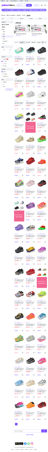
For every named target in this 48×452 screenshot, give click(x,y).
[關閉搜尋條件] (21, 5)
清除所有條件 (9, 89)
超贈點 (43, 10)
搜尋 (44, 431)
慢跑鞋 (4, 34)
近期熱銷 (38, 42)
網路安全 (26, 449)
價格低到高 (28, 42)
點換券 (12, 10)
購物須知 (22, 449)
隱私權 (31, 449)
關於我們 (17, 449)
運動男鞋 (3, 27)
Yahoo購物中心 (8, 5)
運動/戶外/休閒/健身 (5, 24)
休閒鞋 (4, 31)
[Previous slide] (15, 50)
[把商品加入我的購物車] (22, 64)
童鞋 (3, 43)
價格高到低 (34, 42)
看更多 (24, 10)
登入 (36, 5)
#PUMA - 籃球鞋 (29, 434)
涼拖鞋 (4, 38)
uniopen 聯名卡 (35, 10)
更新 (32, 447)
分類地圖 (35, 449)
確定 (10, 52)
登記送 (18, 10)
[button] (15, 32)
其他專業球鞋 (5, 41)
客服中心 (12, 449)
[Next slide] (23, 50)
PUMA (3, 29)
